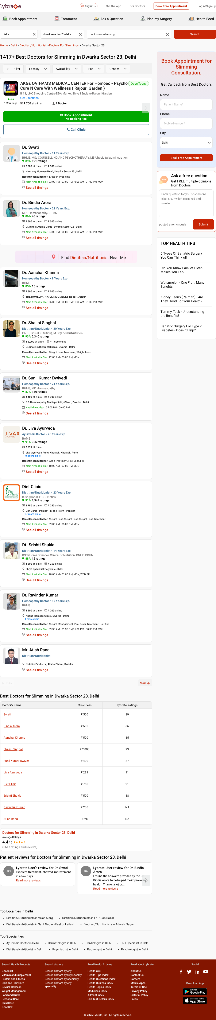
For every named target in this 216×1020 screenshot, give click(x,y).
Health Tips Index (98, 975)
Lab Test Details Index (101, 999)
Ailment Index (96, 995)
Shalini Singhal (13, 749)
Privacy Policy (139, 991)
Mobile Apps (138, 983)
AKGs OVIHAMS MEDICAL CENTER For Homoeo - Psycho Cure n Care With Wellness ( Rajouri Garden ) (74, 86)
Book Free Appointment (171, 6)
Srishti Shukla (12, 795)
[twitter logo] (189, 973)
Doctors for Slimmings (64, 45)
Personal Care (10, 999)
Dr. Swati (30, 147)
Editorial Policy (139, 995)
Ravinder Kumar (14, 807)
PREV (9, 682)
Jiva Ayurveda (13, 772)
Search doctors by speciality (62, 979)
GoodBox (7, 1007)
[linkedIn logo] (197, 973)
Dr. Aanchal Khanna (40, 272)
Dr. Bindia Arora (36, 202)
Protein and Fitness (13, 979)
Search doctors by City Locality (63, 975)
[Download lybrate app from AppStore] (195, 1003)
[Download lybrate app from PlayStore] (195, 994)
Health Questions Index (102, 979)
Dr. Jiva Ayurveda (38, 428)
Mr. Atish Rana (36, 649)
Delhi (14, 45)
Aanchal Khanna (14, 737)
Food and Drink (11, 995)
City (163, 133)
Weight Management (14, 991)
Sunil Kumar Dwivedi (17, 760)
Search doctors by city (58, 971)
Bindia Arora (12, 726)
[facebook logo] (181, 973)
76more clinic (32, 455)
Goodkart (7, 971)
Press (134, 999)
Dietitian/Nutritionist (33, 45)
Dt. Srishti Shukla (38, 544)
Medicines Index (97, 991)
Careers (135, 979)
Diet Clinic (31, 486)
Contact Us (137, 975)
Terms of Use (139, 987)
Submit (203, 224)
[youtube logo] (205, 973)
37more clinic (32, 514)
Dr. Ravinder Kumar (40, 595)
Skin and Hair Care (13, 983)
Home (4, 45)
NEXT (143, 682)
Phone (165, 114)
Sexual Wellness (12, 987)
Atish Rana (11, 818)
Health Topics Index (99, 987)
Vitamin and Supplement (16, 975)
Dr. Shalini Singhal (39, 322)
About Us (136, 971)
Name (164, 95)
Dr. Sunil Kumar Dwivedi (44, 377)
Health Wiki (94, 971)
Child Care (8, 1003)
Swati (7, 714)
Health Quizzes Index (100, 983)
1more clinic (32, 619)
